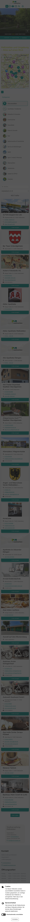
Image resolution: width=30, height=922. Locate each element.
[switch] (4, 915)
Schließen (15, 919)
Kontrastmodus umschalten (15, 914)
